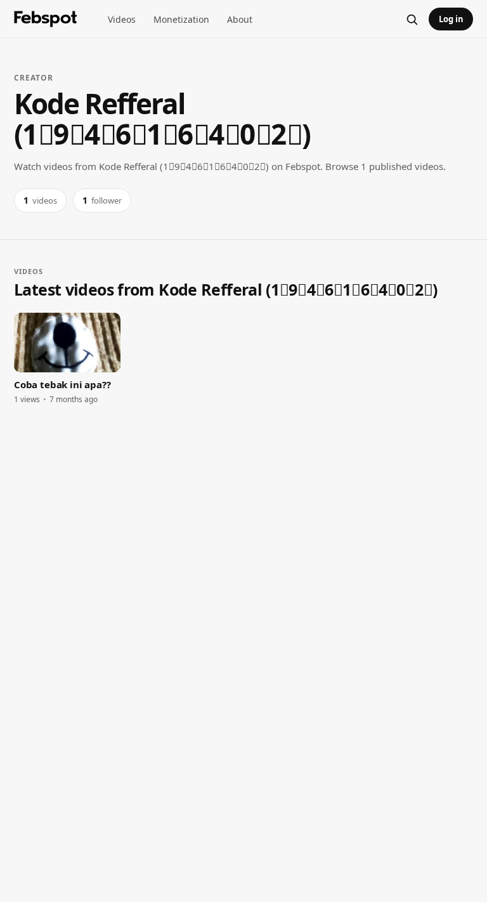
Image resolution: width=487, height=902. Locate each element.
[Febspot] (45, 19)
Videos (122, 19)
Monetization (181, 19)
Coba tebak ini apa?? (62, 384)
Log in (451, 19)
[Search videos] (411, 19)
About (239, 19)
